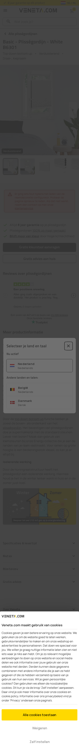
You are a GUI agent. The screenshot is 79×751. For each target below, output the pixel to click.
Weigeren (39, 728)
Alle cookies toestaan (39, 715)
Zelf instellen (40, 742)
